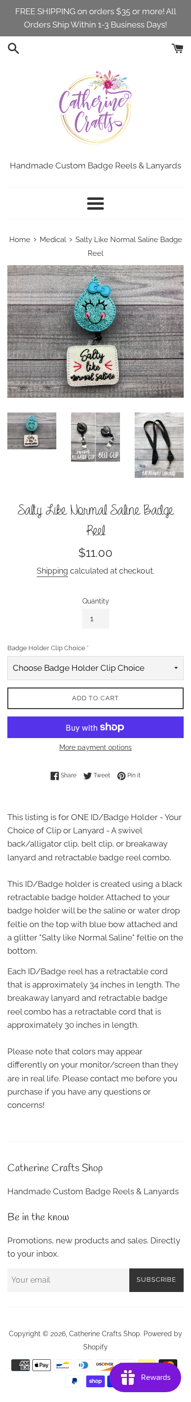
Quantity (95, 601)
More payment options (95, 747)
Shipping (52, 571)
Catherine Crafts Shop (104, 1334)
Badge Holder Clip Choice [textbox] (48, 648)
